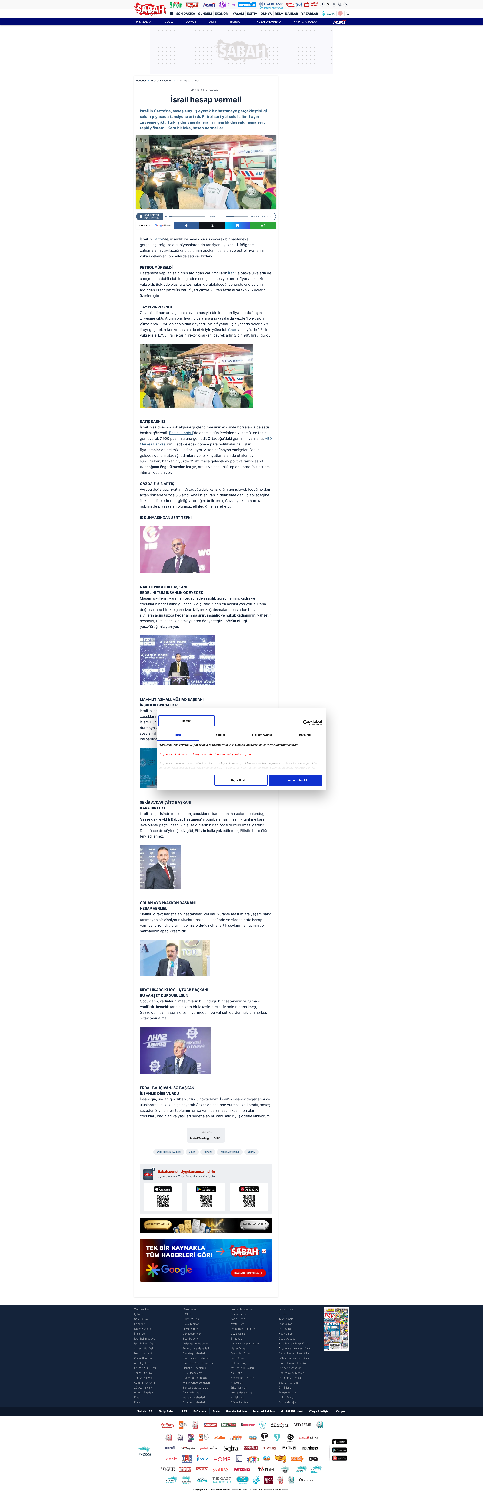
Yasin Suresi (238, 1319)
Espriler (283, 1314)
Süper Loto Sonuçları (195, 1377)
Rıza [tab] (178, 734)
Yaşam (238, 13)
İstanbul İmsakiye (144, 1338)
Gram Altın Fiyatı (144, 1358)
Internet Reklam (264, 1411)
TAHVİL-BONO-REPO (267, 21)
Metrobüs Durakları (242, 1367)
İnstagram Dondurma (243, 1328)
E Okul (187, 1314)
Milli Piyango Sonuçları (196, 1382)
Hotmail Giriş (238, 1363)
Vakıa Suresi (286, 1309)
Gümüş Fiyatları (143, 1392)
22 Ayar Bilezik (143, 1387)
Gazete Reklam (236, 1411)
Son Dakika (185, 13)
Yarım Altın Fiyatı (144, 1372)
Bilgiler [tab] (220, 734)
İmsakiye (139, 1333)
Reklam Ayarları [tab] (262, 734)
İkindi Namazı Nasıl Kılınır (294, 1363)
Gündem (205, 13)
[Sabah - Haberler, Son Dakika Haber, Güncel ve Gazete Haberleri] (150, 9)
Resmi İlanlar (286, 13)
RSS (184, 1411)
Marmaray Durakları (290, 1377)
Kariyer (341, 1411)
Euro (137, 1402)
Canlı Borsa (190, 1309)
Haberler (141, 80)
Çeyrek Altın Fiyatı (145, 1367)
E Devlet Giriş (191, 1319)
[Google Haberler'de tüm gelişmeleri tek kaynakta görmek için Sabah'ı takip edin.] (206, 1262)
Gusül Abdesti (287, 1338)
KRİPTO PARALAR (306, 21)
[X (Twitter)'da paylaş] (212, 225)
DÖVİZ (169, 21)
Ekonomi (222, 13)
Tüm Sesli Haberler (261, 216)
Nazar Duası (238, 1348)
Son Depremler (192, 1333)
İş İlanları (139, 1314)
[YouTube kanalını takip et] (345, 4)
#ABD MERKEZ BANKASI (169, 1152)
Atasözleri (237, 1382)
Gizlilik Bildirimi (292, 1411)
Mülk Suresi (286, 1328)
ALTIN (213, 21)
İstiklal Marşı (286, 1397)
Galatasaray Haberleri (196, 1343)
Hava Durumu (191, 1328)
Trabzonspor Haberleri (196, 1358)
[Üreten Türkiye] (271, 4)
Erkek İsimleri (239, 1387)
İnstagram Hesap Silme (245, 1343)
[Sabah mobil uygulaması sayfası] (149, 1173)
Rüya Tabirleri (191, 1323)
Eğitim (252, 13)
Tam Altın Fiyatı (143, 1377)
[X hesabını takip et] (328, 4)
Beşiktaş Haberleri (194, 1353)
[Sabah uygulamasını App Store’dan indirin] (163, 1197)
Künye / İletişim (319, 1411)
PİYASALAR (144, 21)
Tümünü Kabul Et (295, 780)
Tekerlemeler (286, 1319)
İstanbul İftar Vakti (145, 1343)
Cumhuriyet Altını (144, 1382)
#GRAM (251, 1152)
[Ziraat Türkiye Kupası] (340, 13)
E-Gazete (199, 1411)
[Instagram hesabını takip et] (340, 4)
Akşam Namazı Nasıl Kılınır (295, 1348)
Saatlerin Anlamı (288, 1382)
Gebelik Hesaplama (194, 1367)
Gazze (158, 239)
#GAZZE (208, 1152)
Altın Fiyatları (142, 1363)
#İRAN (192, 1152)
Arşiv (216, 1411)
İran (231, 273)
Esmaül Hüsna (287, 1392)
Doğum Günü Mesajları (292, 1372)
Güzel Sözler (238, 1333)
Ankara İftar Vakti (144, 1348)
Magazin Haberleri (194, 1397)
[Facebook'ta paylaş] (186, 225)
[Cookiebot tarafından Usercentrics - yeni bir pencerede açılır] (305, 722)
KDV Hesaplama (192, 1372)
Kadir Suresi (286, 1333)
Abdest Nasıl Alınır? (242, 1377)
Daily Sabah (167, 1411)
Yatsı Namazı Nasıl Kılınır (293, 1343)
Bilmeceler (237, 1338)
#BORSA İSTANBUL (229, 1152)
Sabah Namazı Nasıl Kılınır (294, 1353)
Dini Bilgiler (285, 1387)
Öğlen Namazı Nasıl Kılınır (294, 1358)
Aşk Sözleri (237, 1372)
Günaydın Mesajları (290, 1367)
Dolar (137, 1397)
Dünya (266, 13)
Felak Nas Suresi (241, 1353)
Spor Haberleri (191, 1338)
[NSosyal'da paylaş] (238, 225)
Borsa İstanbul (181, 433)
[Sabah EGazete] (336, 1356)
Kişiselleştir (239, 780)
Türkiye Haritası (192, 1392)
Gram (232, 329)
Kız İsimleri (237, 1397)
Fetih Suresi (238, 1358)
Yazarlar (309, 13)
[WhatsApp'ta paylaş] (263, 225)
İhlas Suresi (286, 1323)
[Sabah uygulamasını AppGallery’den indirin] (249, 1197)
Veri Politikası (142, 1309)
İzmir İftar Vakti (143, 1353)
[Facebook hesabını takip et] (322, 4)
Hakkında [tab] (305, 734)
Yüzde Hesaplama (241, 1309)
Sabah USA (145, 1411)
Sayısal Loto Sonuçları (196, 1387)
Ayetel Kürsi (238, 1323)
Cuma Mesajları (288, 1402)
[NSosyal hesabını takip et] (334, 4)
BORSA (235, 21)
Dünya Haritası (239, 1402)
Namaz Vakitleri (143, 1328)
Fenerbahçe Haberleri (196, 1348)
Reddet (186, 720)
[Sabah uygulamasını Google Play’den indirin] (206, 1197)
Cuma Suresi (238, 1314)
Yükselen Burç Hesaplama (198, 1363)
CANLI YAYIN (314, 4)
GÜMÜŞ (191, 21)
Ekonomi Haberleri (161, 80)
